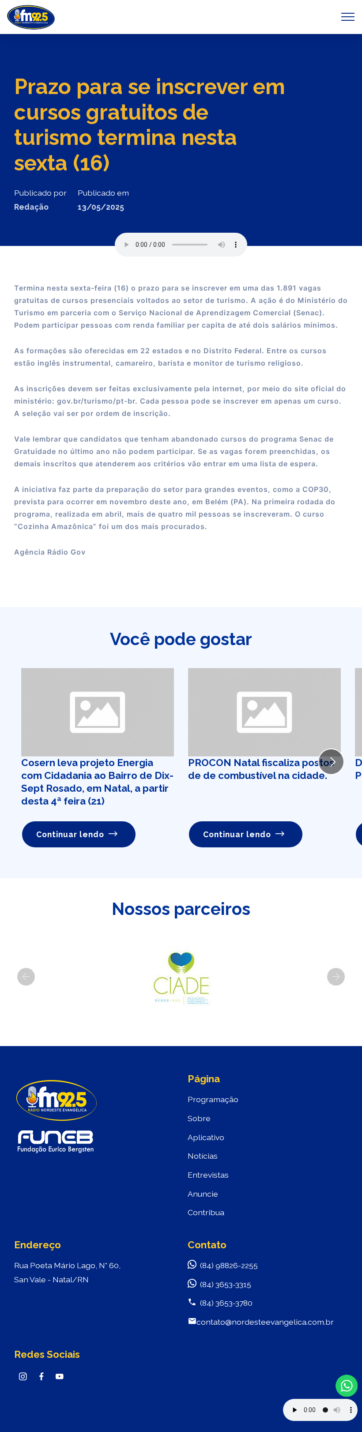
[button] (26, 977)
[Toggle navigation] (348, 16)
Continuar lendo (70, 834)
